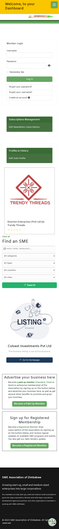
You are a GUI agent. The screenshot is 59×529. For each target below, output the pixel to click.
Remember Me (17, 72)
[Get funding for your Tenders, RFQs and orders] (41, 16)
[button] (54, 4)
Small (49, 382)
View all (6, 236)
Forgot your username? (20, 92)
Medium (12, 385)
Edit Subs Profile (17, 158)
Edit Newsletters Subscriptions (24, 127)
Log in (29, 79)
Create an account (18, 97)
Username (12, 51)
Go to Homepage (31, 360)
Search (30, 285)
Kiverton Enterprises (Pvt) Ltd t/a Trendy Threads (25, 223)
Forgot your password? (20, 87)
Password (11, 61)
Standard (40, 382)
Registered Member (28, 427)
